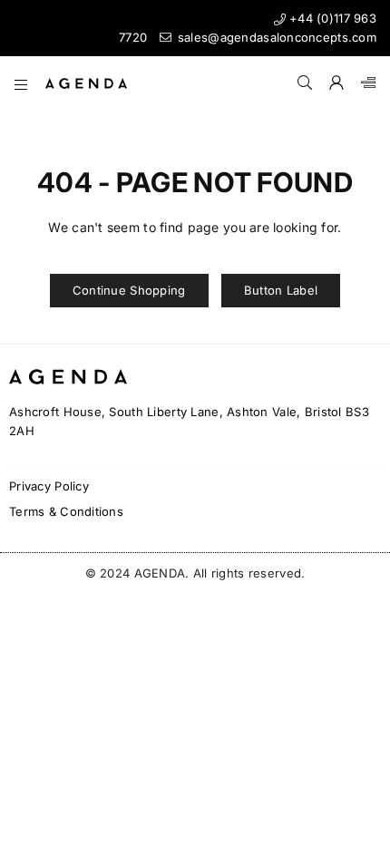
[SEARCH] (305, 83)
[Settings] (364, 83)
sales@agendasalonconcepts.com (275, 37)
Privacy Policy (49, 486)
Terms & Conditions (66, 511)
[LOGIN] (337, 83)
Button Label (280, 290)
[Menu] (21, 83)
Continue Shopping (129, 290)
